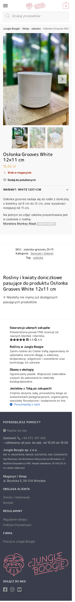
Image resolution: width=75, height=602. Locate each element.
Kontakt (8, 502)
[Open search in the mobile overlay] (36, 16)
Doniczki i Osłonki (42, 253)
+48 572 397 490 (33, 438)
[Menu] (9, 6)
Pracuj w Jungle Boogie (19, 541)
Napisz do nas (17, 430)
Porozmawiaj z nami (27, 404)
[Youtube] (19, 590)
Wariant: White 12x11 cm (22, 189)
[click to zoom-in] (37, 79)
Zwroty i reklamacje (16, 497)
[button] (65, 6)
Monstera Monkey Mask (19, 223)
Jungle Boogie (11, 28)
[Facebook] (5, 590)
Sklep (25, 28)
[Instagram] (12, 590)
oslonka (36, 28)
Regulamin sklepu (15, 519)
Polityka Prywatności (17, 525)
